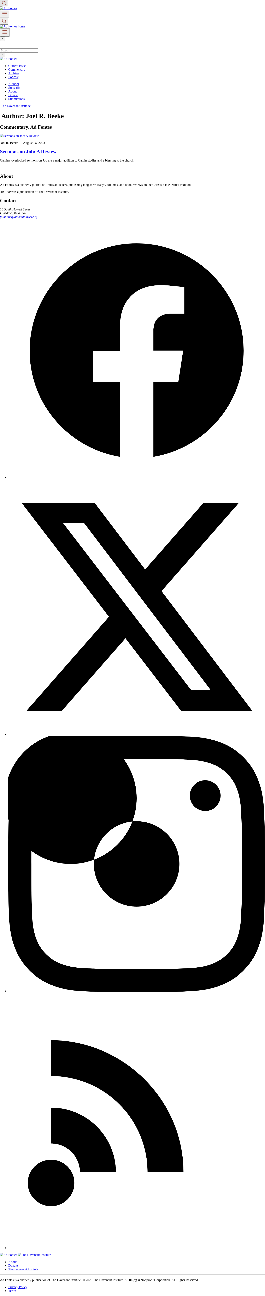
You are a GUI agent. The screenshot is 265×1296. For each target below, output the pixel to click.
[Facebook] (136, 477)
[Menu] (4, 14)
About (12, 91)
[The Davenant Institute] (34, 1255)
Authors (13, 84)
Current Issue (17, 66)
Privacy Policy (17, 1287)
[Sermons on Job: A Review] (19, 136)
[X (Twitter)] (136, 734)
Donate (13, 95)
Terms (12, 1290)
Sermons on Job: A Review (28, 151)
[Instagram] (136, 991)
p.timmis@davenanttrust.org (18, 217)
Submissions (16, 99)
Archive (13, 73)
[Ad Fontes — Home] (9, 1255)
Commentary (16, 69)
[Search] (4, 3)
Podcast (13, 77)
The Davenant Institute (23, 1269)
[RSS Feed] (136, 1248)
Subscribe (14, 87)
